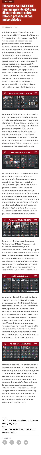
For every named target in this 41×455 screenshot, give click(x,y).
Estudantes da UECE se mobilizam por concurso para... (19, 431)
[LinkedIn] (18, 442)
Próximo (4, 427)
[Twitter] (11, 442)
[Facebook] (4, 442)
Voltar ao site (9, 1)
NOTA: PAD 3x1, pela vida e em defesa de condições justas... (20, 422)
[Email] (26, 442)
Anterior (4, 418)
